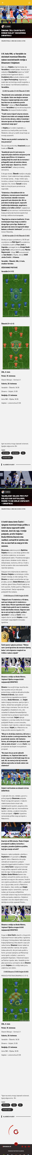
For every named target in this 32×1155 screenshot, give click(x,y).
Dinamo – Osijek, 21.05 (9, 391)
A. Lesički (7, 26)
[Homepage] (29, 3)
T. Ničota (7, 492)
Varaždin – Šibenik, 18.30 (10, 387)
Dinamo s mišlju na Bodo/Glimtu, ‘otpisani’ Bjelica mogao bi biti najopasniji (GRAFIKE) (13, 679)
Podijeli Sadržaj (15, 1152)
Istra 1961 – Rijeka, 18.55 (9, 399)
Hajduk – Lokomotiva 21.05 (11, 403)
